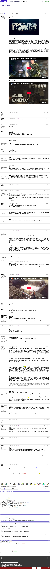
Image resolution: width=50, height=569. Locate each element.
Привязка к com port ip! (5, 542)
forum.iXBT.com (19, 566)
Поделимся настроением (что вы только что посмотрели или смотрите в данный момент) (14, 502)
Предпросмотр (13, 486)
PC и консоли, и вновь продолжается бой (8, 500)
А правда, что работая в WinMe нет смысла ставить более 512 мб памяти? (12, 543)
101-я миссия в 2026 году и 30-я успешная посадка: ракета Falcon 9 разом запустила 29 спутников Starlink (17, 523)
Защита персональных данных (17, 565)
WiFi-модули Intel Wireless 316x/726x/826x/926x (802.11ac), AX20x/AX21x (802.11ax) (13, 505)
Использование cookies (4, 565)
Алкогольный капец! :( (5, 498)
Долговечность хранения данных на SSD (8, 506)
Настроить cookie (10, 565)
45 (13, 13)
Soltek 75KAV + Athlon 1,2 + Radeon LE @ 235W (8, 551)
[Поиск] (43, 1)
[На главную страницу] (3, 1)
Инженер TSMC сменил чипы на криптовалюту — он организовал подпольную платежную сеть (15, 526)
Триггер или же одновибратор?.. (6, 501)
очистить (45, 473)
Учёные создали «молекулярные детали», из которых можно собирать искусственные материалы (15, 531)
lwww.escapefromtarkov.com (21, 37)
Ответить (47, 16)
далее (17, 13)
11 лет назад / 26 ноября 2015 (14, 16)
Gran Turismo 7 (4, 499)
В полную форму (46, 486)
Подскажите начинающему (6, 544)
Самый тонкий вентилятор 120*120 (7, 518)
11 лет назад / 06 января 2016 (14, 230)
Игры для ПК (2, 3)
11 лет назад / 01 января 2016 (14, 112)
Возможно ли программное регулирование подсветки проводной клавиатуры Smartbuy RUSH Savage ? (16, 520)
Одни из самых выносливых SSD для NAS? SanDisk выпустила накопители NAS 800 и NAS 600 (15, 536)
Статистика (18, 564)
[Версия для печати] (46, 13)
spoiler (18, 473)
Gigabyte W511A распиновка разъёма (7, 519)
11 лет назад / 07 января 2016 (14, 346)
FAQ (16, 564)
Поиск (14, 564)
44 (12, 13)
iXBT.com (3, 566)
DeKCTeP (12, 312)
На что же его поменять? (5, 541)
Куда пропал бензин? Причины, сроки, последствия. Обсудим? (11, 503)
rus (38, 473)
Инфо (45, 16)
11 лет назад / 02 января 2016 (14, 149)
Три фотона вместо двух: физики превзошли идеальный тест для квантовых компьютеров (14, 528)
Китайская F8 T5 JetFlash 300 (6, 508)
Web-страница (3, 342)
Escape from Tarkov (5, 5)
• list (26, 473)
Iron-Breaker (12, 200)
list (28, 473)
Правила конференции (10, 564)
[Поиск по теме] (47, 13)
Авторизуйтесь (3, 486)
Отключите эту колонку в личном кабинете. (7, 552)
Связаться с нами (3, 564)
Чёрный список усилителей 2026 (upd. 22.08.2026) (9, 507)
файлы (42, 473)
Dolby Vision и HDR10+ (5, 504)
